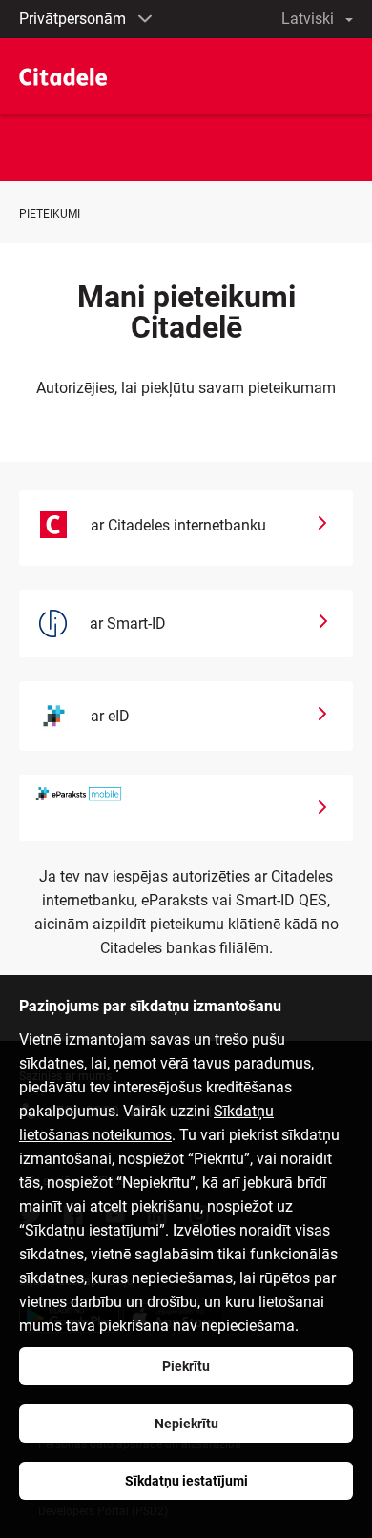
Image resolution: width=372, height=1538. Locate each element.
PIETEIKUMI (49, 213)
